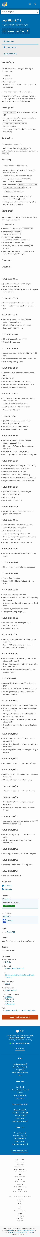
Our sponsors (20, 1098)
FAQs (20, 1075)
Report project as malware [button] (20, 1017)
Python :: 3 (8, 996)
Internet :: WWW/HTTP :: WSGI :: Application (20, 1010)
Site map (31, 1232)
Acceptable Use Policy (19, 1144)
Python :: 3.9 (9, 1001)
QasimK (10, 932)
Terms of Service (19, 1133)
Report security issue (20, 1136)
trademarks (11, 1230)
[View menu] (30, 4)
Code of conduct (19, 1139)
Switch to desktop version (20, 1151)
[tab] (20, 41)
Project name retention (19, 1072)
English (7, 984)
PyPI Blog (19, 1087)
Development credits (19, 1121)
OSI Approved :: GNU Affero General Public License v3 (19, 976)
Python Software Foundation (21, 1036)
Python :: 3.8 (9, 999)
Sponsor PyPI (20, 1118)
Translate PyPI (19, 1116)
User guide (19, 1070)
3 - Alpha (8, 962)
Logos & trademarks (20, 1096)
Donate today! (20, 1049)
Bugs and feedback (20, 1110)
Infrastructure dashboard (19, 1090)
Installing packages (19, 1064)
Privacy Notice (19, 1141)
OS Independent (10, 990)
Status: (20, 1043)
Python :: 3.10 (10, 1004)
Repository (8, 889)
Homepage (8, 886)
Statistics (20, 1093)
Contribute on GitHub (19, 1113)
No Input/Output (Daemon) (14, 968)
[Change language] (35, 4)
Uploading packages (19, 1067)
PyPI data (6, 899)
